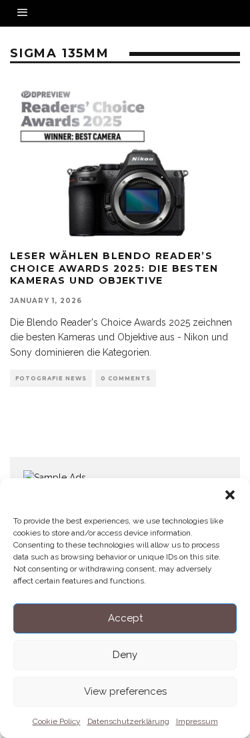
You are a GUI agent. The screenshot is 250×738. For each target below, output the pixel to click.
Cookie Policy (57, 721)
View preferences (125, 691)
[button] (230, 495)
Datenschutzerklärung (128, 721)
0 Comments (126, 378)
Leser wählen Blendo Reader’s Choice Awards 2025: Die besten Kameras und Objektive (114, 268)
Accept (125, 618)
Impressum (197, 721)
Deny (125, 655)
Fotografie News (51, 378)
